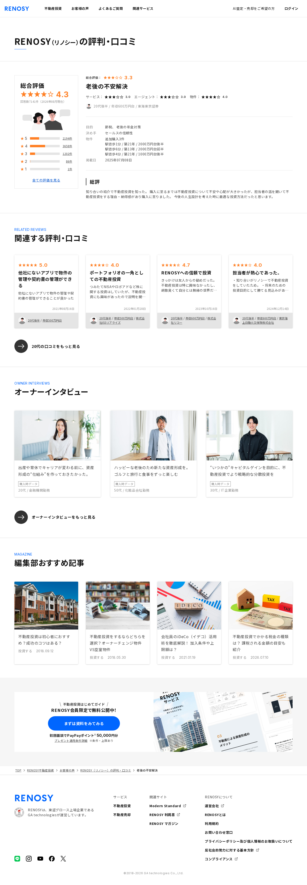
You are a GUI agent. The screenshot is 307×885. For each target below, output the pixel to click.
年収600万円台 (123, 106)
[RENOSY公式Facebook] (52, 859)
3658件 (67, 146)
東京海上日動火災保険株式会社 (265, 320)
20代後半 (101, 106)
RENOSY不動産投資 (40, 770)
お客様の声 (67, 770)
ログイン (291, 8)
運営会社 (212, 805)
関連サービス (143, 8)
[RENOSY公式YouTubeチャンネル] (40, 859)
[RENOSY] (54, 798)
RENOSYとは (215, 814)
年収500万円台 (52, 320)
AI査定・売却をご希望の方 (254, 8)
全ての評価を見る (46, 180)
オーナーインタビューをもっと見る (63, 517)
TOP (18, 770)
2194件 (67, 138)
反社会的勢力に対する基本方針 (229, 850)
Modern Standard (165, 805)
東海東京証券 (148, 106)
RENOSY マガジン (163, 823)
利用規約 (212, 823)
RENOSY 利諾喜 (162, 814)
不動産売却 (122, 814)
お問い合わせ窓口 (219, 832)
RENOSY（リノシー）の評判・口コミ (105, 770)
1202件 (67, 154)
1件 (70, 169)
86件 (69, 161)
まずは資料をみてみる (84, 723)
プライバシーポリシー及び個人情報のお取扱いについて (249, 841)
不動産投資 (122, 805)
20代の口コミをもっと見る (56, 346)
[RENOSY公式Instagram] (29, 859)
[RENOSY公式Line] (17, 859)
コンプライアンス (219, 859)
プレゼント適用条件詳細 (70, 740)
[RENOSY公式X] (63, 859)
